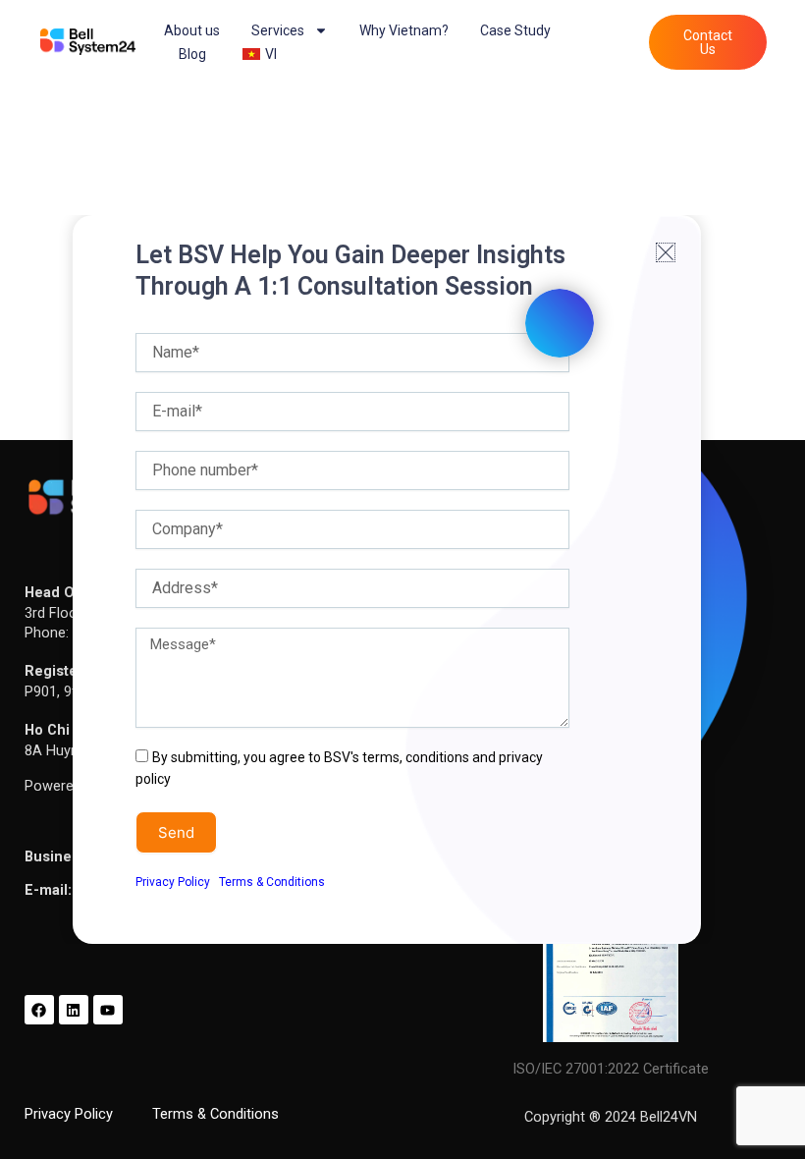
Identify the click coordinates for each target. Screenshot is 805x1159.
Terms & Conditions (272, 882)
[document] (402, 579)
